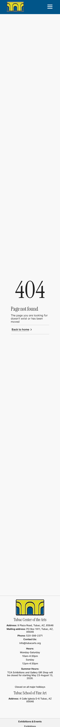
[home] (15, 6)
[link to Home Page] (30, 607)
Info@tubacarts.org (30, 643)
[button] (50, 6)
